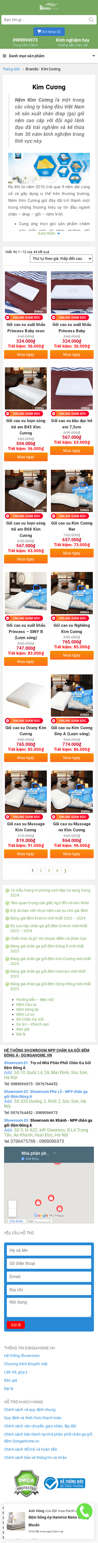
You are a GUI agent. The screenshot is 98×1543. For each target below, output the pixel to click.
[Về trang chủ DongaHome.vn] (49, 7)
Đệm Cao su (26, 1004)
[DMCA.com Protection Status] (26, 1483)
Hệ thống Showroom (21, 1355)
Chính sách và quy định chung (30, 1409)
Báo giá (22, 1029)
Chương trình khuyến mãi (25, 1364)
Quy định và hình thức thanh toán (33, 1418)
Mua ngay (25, 354)
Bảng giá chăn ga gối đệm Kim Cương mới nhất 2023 (50, 961)
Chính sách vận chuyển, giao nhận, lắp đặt (40, 1426)
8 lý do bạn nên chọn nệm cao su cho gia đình (49, 910)
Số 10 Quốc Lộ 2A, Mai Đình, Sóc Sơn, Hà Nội (46, 1075)
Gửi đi (16, 1325)
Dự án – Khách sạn (32, 1024)
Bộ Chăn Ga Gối (30, 1019)
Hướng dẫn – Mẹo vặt (35, 999)
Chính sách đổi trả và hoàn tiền (30, 1449)
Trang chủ (11, 69)
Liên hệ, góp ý (15, 1372)
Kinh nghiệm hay (72, 42)
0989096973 (25, 42)
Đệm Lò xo (25, 1014)
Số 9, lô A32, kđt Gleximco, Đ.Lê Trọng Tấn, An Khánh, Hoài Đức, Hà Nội (46, 1132)
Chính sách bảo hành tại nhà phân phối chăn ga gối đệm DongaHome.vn (48, 1437)
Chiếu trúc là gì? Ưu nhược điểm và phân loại (48, 938)
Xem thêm (46, 233)
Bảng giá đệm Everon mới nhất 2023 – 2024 (48, 918)
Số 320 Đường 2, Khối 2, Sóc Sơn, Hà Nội (45, 1104)
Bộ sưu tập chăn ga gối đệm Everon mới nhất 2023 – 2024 (48, 928)
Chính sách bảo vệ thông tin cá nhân (35, 1457)
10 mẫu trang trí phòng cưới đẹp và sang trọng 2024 (50, 892)
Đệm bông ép (27, 1009)
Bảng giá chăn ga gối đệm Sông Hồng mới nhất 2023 (50, 986)
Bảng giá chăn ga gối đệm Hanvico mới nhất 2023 (48, 973)
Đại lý (21, 1034)
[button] (49, 31)
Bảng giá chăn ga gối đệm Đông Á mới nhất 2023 (47, 948)
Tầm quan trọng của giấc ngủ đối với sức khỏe (49, 903)
